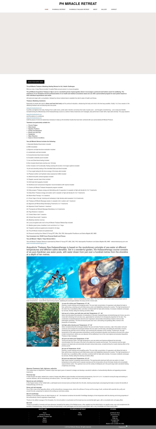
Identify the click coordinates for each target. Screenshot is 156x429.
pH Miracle (115, 422)
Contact (114, 9)
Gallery (104, 9)
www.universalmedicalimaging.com (36, 243)
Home (46, 9)
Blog (80, 413)
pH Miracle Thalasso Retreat (79, 9)
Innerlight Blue (115, 420)
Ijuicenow (115, 416)
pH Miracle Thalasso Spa (44, 416)
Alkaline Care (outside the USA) (115, 423)
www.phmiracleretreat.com (34, 108)
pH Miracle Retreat (78, 3)
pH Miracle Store (115, 413)
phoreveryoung (115, 414)
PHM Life (115, 418)
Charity (80, 414)
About (95, 9)
